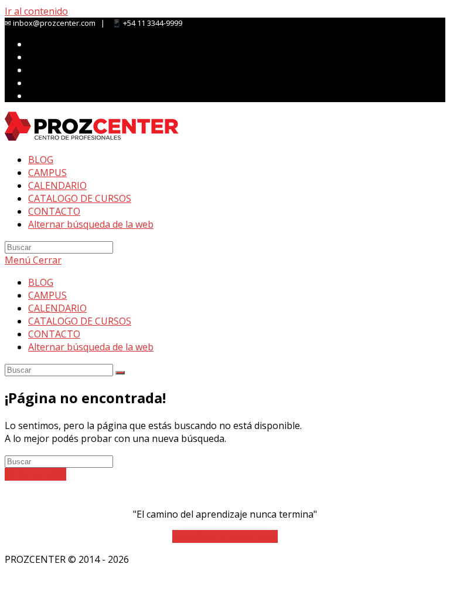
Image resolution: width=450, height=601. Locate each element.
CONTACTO (54, 333)
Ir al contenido (36, 11)
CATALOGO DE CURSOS (79, 321)
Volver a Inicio (35, 474)
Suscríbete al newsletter (225, 536)
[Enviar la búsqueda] (120, 372)
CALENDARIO (57, 308)
